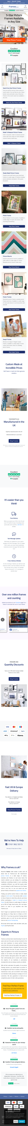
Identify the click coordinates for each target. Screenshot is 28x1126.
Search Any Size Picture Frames (14, 102)
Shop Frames (14, 441)
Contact (22, 1096)
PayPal (3, 926)
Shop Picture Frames (14, 40)
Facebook (18, 602)
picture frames (5, 876)
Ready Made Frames (14, 186)
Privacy (5, 1096)
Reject (15, 1121)
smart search (9, 896)
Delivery (16, 1096)
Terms (10, 1096)
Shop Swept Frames (14, 352)
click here (19, 525)
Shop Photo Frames (14, 226)
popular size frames (21, 890)
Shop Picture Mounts (14, 267)
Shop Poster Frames (14, 309)
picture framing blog (13, 920)
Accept (22, 1121)
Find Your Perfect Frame (12, 995)
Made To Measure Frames (14, 143)
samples (25, 896)
